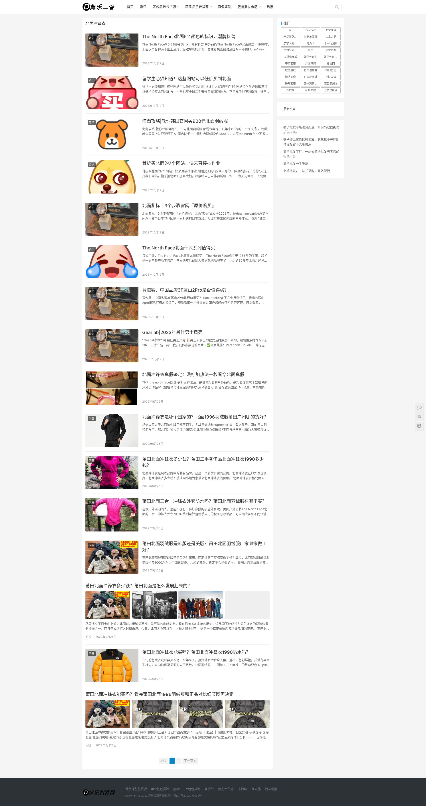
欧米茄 (256, 789)
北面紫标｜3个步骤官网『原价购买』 (179, 205)
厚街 (310, 50)
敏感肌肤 (290, 70)
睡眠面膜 (290, 83)
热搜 (270, 7)
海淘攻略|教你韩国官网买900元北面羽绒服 (185, 121)
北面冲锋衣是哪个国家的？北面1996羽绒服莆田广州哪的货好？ (205, 417)
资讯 (143, 7)
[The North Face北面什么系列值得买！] (111, 261)
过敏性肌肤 (330, 90)
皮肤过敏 (330, 77)
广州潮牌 (310, 63)
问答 (91, 376)
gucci (177, 789)
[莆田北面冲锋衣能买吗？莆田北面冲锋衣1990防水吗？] (111, 665)
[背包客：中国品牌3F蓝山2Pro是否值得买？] (111, 303)
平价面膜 (290, 63)
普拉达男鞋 (310, 70)
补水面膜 (310, 90)
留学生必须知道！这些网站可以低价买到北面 (186, 78)
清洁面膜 (290, 77)
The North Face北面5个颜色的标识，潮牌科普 (188, 36)
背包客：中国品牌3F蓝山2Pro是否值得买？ (185, 290)
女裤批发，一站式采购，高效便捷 (306, 171)
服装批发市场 (247, 7)
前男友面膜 (310, 36)
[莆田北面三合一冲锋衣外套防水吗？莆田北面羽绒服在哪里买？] (111, 514)
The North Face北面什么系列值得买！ (180, 248)
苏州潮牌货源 (312, 83)
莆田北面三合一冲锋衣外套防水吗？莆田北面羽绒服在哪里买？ (204, 501)
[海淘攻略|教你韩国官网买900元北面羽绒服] (111, 134)
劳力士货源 (226, 789)
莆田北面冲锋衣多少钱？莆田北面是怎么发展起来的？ (138, 586)
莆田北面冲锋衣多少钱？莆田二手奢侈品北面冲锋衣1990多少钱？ (203, 462)
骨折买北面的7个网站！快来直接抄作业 (181, 163)
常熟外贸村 (310, 57)
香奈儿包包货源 (136, 789)
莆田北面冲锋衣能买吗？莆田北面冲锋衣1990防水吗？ (196, 652)
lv (290, 30)
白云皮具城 (310, 77)
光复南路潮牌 (292, 36)
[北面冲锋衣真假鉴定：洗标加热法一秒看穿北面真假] (111, 388)
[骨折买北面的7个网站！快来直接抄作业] (111, 176)
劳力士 (311, 43)
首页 (130, 7)
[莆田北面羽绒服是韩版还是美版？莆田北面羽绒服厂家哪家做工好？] (111, 557)
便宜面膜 (330, 30)
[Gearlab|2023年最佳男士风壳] (111, 345)
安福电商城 (290, 57)
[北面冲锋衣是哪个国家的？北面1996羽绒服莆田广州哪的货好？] (111, 430)
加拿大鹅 (330, 36)
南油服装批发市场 (292, 50)
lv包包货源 (192, 789)
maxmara (310, 30)
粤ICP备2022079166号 (188, 795)
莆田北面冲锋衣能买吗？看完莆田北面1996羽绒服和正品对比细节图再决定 (159, 694)
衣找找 (290, 90)
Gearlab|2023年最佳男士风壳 (172, 332)
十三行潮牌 (330, 43)
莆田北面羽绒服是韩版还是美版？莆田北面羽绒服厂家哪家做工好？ (204, 547)
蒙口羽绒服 (330, 83)
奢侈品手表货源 (197, 7)
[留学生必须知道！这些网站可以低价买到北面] (111, 92)
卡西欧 (242, 789)
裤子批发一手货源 (295, 163)
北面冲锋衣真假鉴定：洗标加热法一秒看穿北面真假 (193, 374)
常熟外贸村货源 (332, 57)
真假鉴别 (224, 7)
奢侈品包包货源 (164, 7)
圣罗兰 (209, 789)
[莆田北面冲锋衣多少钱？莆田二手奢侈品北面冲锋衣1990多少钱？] (111, 472)
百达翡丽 (271, 789)
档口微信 (330, 70)
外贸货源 (330, 50)
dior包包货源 (160, 789)
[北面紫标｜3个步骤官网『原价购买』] (111, 219)
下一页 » (190, 761)
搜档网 (331, 63)
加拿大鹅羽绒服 (292, 43)
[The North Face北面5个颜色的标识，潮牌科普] (111, 50)
